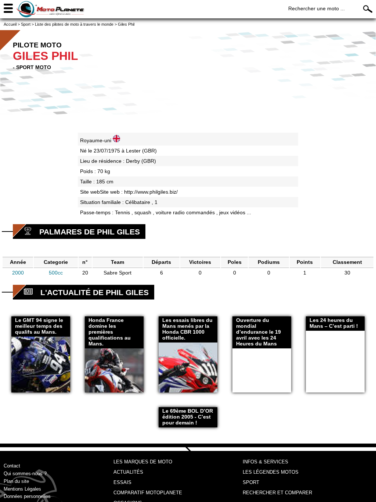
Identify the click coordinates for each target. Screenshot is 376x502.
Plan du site (16, 481)
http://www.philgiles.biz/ (151, 192)
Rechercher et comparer (277, 492)
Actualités (128, 472)
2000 (18, 273)
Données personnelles (27, 496)
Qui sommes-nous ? (25, 473)
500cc (56, 273)
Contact (12, 466)
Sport (251, 482)
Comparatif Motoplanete (147, 492)
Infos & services (265, 462)
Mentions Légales (22, 489)
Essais (122, 482)
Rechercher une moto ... (316, 8)
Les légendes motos (271, 472)
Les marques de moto (142, 462)
